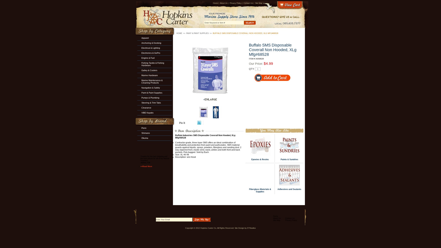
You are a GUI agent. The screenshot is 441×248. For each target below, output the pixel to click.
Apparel (145, 38)
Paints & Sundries (289, 159)
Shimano (145, 133)
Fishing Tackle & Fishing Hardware (152, 64)
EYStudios (251, 228)
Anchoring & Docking (151, 43)
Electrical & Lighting (150, 48)
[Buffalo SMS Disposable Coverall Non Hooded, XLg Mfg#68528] (210, 71)
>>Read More (146, 166)
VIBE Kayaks (147, 113)
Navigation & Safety (150, 88)
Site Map (258, 3)
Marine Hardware (149, 75)
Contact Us (248, 3)
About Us (224, 3)
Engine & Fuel (148, 58)
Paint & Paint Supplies (197, 33)
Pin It (182, 122)
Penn (143, 128)
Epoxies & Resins (260, 159)
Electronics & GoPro (150, 53)
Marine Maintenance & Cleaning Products (152, 81)
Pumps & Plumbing (150, 98)
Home (215, 3)
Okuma (144, 138)
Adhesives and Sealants (289, 189)
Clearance (146, 108)
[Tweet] (199, 123)
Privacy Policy (236, 3)
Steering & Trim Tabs (151, 103)
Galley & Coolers (149, 70)
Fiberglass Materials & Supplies (260, 190)
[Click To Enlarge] (210, 99)
